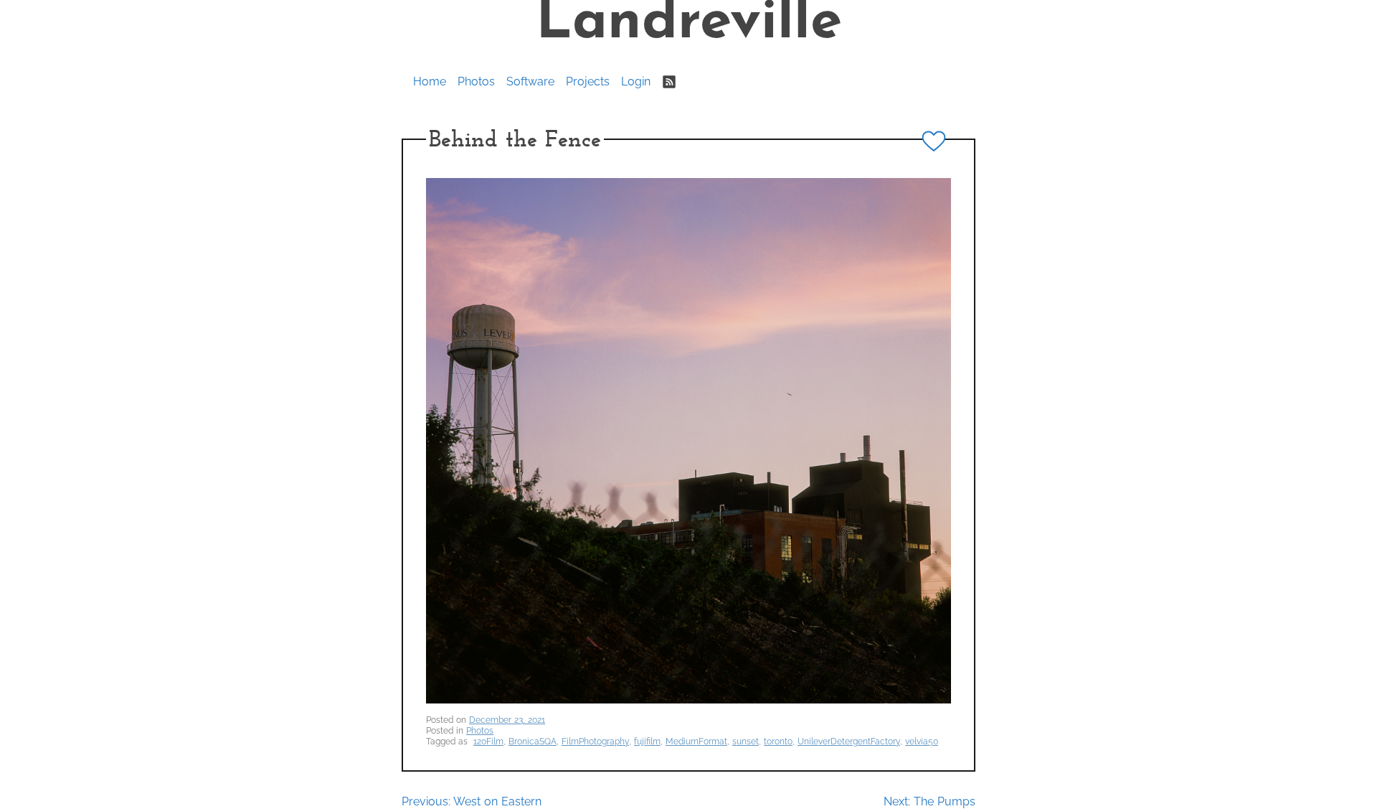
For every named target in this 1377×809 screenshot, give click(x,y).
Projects (588, 81)
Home (429, 81)
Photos (476, 81)
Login (635, 81)
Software (530, 81)
